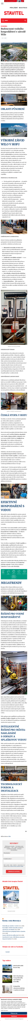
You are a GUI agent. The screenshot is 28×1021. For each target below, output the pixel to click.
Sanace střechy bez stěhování (10, 935)
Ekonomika (4, 26)
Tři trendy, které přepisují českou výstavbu (13, 931)
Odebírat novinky (14, 871)
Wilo (9, 836)
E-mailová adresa (7, 858)
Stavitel (7, 952)
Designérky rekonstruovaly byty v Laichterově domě (19, 988)
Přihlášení (14, 7)
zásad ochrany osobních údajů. (16, 866)
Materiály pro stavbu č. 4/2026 (10, 926)
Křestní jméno (7, 853)
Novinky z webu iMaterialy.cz (11, 921)
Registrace (23, 7)
